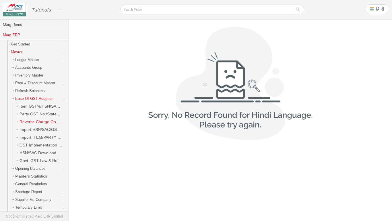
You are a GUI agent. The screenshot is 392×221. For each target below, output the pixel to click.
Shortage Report (28, 192)
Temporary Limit (28, 207)
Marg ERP (11, 35)
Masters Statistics (31, 176)
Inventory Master (29, 75)
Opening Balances (30, 168)
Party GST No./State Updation (44, 114)
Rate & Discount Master (35, 83)
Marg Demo (12, 24)
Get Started (20, 44)
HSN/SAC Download (38, 152)
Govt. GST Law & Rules (41, 160)
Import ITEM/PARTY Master (44, 137)
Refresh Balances (30, 91)
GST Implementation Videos (44, 145)
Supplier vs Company (33, 199)
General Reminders (31, 184)
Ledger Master (27, 60)
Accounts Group (28, 67)
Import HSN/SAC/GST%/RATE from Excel (44, 129)
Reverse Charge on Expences (44, 121)
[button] (377, 9)
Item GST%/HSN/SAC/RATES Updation (44, 106)
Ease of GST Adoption (34, 98)
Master (16, 52)
